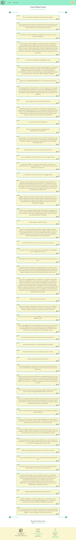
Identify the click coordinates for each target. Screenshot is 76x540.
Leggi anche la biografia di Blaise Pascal (38, 9)
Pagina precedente (14, 12)
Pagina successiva (61, 12)
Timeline (38, 532)
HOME (55, 531)
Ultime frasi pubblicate (38, 533)
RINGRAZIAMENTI (55, 537)
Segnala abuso (55, 536)
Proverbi (38, 534)
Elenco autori (15, 2)
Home (9, 2)
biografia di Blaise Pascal (39, 522)
